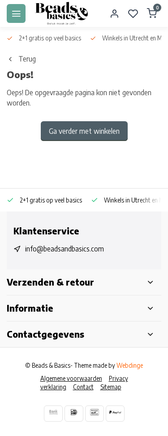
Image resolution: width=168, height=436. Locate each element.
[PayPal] (115, 413)
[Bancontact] (94, 413)
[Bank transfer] (53, 413)
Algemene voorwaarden (71, 378)
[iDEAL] (74, 413)
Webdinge (129, 365)
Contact (83, 387)
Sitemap (110, 387)
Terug (27, 58)
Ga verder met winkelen (84, 131)
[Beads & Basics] (61, 13)
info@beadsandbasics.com (64, 248)
